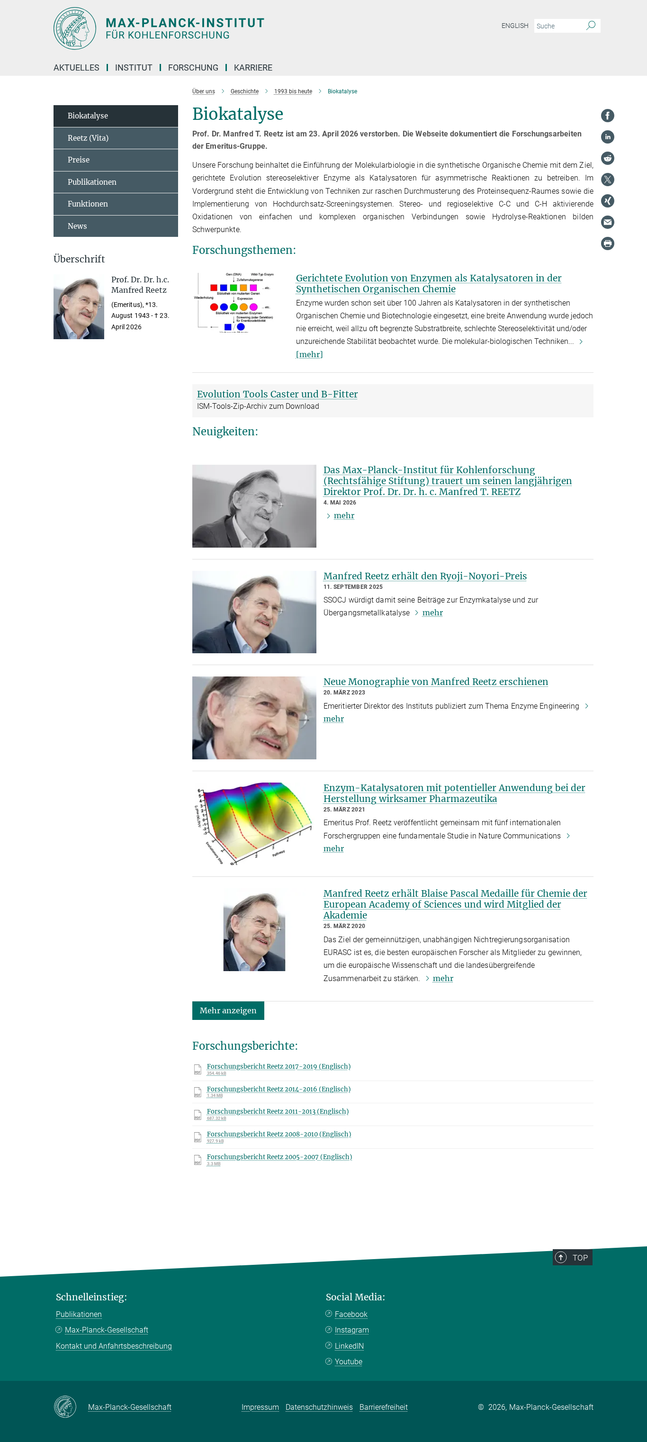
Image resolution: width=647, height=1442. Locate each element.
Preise (79, 159)
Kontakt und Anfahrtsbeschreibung (114, 1346)
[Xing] (608, 201)
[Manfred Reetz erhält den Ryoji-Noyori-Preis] (254, 612)
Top (580, 1257)
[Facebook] (608, 115)
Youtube (348, 1361)
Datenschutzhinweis (319, 1407)
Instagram (352, 1329)
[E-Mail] (608, 222)
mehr (344, 515)
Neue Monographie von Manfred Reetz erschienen (436, 681)
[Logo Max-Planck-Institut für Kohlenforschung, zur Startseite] (231, 28)
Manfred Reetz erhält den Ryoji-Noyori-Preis (425, 576)
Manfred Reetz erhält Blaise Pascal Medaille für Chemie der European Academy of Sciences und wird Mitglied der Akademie (455, 904)
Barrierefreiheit (383, 1407)
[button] (228, 1010)
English (515, 25)
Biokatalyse (88, 115)
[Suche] (591, 26)
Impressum (260, 1407)
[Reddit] (608, 158)
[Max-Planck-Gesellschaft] (71, 1407)
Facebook (351, 1314)
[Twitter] (608, 179)
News (77, 226)
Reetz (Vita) (88, 138)
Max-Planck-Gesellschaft (106, 1329)
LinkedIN (349, 1346)
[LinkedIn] (608, 137)
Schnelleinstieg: (91, 1297)
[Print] (608, 243)
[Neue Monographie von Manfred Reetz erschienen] (254, 717)
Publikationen (92, 182)
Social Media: (356, 1297)
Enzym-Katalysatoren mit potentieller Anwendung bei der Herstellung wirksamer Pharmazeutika (454, 793)
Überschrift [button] (79, 259)
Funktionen (88, 203)
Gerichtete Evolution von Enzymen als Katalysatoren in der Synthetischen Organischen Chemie (429, 283)
